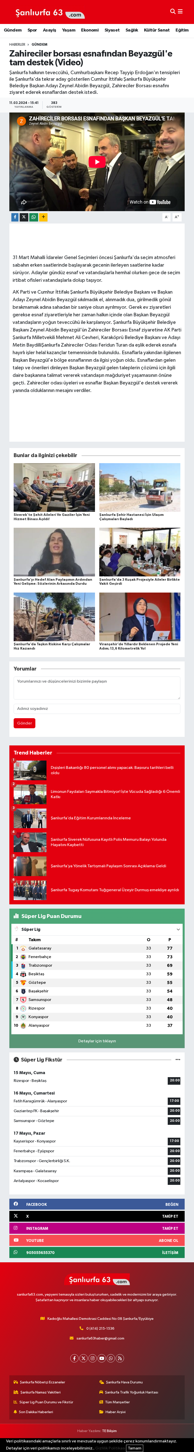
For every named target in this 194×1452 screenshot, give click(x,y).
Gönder (24, 723)
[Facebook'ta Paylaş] (14, 217)
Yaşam (68, 30)
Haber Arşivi (116, 1412)
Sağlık (132, 30)
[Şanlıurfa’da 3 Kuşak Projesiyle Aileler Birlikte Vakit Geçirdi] (140, 552)
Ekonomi (90, 30)
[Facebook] (74, 1358)
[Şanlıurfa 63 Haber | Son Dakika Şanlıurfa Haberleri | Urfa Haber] (47, 12)
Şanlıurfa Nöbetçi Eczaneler (42, 1382)
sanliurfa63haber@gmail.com (100, 1338)
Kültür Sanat (157, 30)
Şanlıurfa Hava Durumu (124, 1382)
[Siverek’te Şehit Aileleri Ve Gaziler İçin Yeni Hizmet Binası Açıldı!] (54, 487)
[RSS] (120, 1358)
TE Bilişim (109, 1431)
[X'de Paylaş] (24, 217)
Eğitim (182, 30)
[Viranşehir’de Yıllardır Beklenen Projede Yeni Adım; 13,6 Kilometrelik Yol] (140, 617)
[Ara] (173, 12)
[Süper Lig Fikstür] (178, 1060)
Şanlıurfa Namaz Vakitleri (40, 1392)
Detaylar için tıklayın (97, 1041)
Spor (32, 30)
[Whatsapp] (111, 1358)
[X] (83, 1358)
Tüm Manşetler (117, 1402)
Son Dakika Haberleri (36, 1412)
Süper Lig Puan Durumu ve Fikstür (46, 1402)
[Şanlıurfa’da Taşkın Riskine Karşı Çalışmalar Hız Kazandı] (54, 617)
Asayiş (49, 30)
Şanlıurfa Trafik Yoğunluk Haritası (131, 1392)
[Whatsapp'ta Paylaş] (33, 217)
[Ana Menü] (180, 12)
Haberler (17, 44)
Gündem (12, 30)
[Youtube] (102, 1358)
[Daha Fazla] (43, 217)
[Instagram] (92, 1358)
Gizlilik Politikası (110, 1448)
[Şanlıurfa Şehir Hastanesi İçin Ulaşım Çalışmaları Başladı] (140, 487)
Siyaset (112, 30)
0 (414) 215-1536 (100, 1328)
